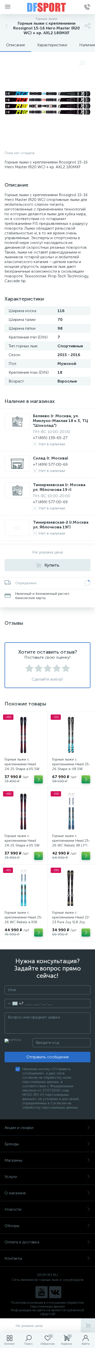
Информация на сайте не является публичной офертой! (47, 1312)
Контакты (13, 1258)
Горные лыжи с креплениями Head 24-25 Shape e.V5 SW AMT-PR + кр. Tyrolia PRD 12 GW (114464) (22, 769)
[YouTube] (41, 1292)
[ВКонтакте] (55, 1292)
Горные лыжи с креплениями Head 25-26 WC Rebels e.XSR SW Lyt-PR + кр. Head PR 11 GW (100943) (24, 922)
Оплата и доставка (22, 1242)
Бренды (12, 1144)
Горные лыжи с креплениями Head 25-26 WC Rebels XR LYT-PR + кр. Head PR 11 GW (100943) (71, 845)
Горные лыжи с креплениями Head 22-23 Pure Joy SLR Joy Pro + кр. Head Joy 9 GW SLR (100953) (71, 922)
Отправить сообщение (47, 1057)
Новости (13, 1209)
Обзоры (12, 1225)
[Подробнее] (38, 779)
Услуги (11, 1176)
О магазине (15, 1193)
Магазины (13, 1160)
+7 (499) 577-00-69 (50, 464)
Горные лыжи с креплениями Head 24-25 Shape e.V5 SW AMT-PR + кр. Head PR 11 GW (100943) (22, 845)
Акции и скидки (19, 1127)
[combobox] (14, 1003)
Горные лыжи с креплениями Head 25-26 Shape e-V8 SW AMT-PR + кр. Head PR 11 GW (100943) (71, 769)
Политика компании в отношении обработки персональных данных (47, 1304)
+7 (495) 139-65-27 (50, 437)
